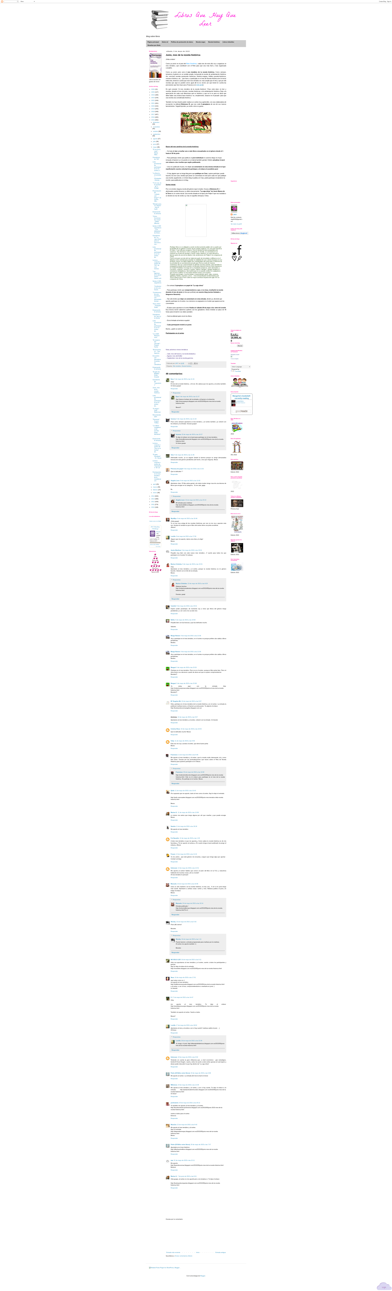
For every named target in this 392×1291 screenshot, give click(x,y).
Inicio (197, 1252)
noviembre (156, 127)
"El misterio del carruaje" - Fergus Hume (157, 343)
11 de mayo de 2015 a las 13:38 (188, 812)
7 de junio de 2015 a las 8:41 (187, 1176)
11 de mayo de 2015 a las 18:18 (186, 826)
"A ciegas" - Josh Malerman (157, 410)
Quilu (172, 790)
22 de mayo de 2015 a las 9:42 (187, 1124)
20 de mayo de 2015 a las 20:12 (189, 1103)
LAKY (235, 214)
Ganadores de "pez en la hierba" (157, 316)
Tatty (172, 741)
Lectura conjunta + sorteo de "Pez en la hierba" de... (157, 447)
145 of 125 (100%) (154, 544)
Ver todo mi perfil (236, 224)
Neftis (173, 620)
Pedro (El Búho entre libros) (180, 1073)
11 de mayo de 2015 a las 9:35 (185, 741)
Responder (174, 388)
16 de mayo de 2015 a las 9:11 (191, 959)
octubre (155, 131)
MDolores (174, 1085)
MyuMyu (174, 518)
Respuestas (176, 393)
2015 (153, 120)
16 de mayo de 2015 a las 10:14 (192, 903)
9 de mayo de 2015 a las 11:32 (187, 419)
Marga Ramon (175, 635)
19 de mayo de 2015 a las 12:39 (188, 1085)
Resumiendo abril (157, 415)
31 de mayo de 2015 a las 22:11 (184, 1160)
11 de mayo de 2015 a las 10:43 (185, 790)
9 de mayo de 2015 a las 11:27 (189, 396)
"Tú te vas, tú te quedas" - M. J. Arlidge (157, 185)
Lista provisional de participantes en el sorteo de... (157, 252)
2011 (153, 504)
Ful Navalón (175, 838)
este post (199, 85)
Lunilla (173, 536)
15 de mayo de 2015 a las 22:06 (187, 884)
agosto (155, 138)
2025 (153, 92)
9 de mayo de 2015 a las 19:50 (185, 620)
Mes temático (177, 366)
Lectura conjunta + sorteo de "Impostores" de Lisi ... (157, 465)
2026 (153, 89)
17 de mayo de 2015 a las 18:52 (186, 1025)
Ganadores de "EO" (156, 158)
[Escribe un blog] (191, 363)
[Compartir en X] (193, 363)
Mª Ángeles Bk (176, 701)
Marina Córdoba (176, 564)
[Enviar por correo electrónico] (189, 363)
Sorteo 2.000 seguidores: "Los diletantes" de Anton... (157, 229)
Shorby (173, 921)
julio (154, 141)
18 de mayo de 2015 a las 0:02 (188, 1057)
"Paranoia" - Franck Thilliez (156, 421)
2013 (153, 499)
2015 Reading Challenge (155, 528)
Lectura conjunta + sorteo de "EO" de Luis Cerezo (157, 264)
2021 (153, 103)
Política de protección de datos (182, 42)
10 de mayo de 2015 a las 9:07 (191, 701)
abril (154, 484)
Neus (172, 977)
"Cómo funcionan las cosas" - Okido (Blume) (157, 219)
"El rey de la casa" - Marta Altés (156, 152)
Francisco (174, 755)
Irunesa (173, 419)
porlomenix (175, 1103)
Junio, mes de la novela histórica (156, 390)
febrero (155, 490)
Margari (173, 667)
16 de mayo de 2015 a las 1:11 (191, 939)
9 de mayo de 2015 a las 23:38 (187, 683)
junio (154, 144)
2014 (153, 496)
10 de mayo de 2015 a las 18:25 (191, 729)
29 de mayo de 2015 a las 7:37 (201, 1144)
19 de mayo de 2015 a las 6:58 (201, 1073)
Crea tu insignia (234, 358)
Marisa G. (174, 812)
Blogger (202, 1276)
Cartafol (173, 606)
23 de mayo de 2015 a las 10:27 (192, 434)
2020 (153, 106)
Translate (238, 371)
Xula (172, 455)
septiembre (156, 134)
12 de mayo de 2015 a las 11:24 (186, 854)
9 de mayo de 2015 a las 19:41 (187, 606)
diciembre (156, 122)
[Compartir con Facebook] (195, 363)
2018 (153, 111)
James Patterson (241, 402)
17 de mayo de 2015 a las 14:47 (182, 997)
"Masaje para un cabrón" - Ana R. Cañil (157, 206)
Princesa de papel (177, 469)
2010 (153, 507)
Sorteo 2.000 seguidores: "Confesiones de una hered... (157, 285)
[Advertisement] (196, 1236)
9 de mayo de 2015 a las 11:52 (194, 469)
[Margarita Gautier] (231, 356)
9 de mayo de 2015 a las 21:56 (191, 635)
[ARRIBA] (384, 1286)
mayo (155, 147)
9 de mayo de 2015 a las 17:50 (186, 536)
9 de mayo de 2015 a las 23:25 (187, 667)
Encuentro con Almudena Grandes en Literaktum (157, 360)
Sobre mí (165, 42)
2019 (153, 109)
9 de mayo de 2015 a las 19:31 (192, 550)
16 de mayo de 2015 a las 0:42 (186, 921)
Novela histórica (214, 42)
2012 (153, 501)
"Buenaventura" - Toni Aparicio (157, 351)
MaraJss (174, 1124)
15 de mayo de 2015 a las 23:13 (195, 500)
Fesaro (173, 854)
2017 (153, 114)
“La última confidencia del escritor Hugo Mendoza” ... (157, 431)
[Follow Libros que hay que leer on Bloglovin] (239, 234)
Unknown (174, 868)
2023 (153, 97)
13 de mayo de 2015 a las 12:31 (188, 868)
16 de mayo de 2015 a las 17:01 (185, 977)
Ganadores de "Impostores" (157, 382)
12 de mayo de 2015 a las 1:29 (190, 838)
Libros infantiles (228, 42)
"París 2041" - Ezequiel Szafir (157, 305)
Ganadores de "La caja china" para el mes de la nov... (157, 240)
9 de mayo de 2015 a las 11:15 (184, 379)
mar (172, 1160)
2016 (153, 117)
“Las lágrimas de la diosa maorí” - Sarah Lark (157, 275)
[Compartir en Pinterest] (197, 363)
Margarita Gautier (235, 354)
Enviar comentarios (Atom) (183, 1256)
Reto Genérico (191, 63)
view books (158, 546)
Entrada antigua (220, 1252)
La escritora (239, 401)
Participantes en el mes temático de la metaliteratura (157, 476)
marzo (155, 487)
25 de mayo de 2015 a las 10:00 (193, 772)
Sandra (173, 826)
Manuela (174, 884)
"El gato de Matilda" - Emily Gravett (156, 374)
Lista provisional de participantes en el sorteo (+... (157, 166)
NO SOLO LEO (176, 959)
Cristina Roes (175, 729)
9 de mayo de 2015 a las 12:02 (190, 480)
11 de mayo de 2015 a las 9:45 (188, 755)
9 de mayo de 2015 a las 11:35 (184, 455)
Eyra (172, 379)
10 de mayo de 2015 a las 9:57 (188, 717)
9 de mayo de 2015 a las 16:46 (187, 518)
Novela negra (200, 42)
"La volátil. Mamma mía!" (156, 335)
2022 (153, 100)
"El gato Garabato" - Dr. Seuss (157, 456)
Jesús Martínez (176, 550)
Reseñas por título (154, 45)
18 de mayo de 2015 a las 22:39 (191, 1040)
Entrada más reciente (173, 1252)
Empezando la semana (157, 212)
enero (155, 492)
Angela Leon (175, 480)
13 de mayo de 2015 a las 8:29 (198, 583)
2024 (153, 95)
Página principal (153, 42)
